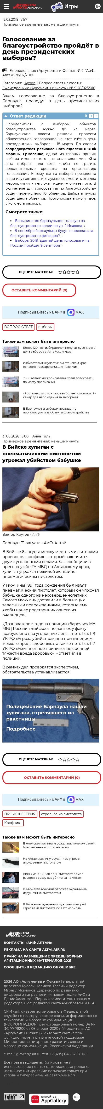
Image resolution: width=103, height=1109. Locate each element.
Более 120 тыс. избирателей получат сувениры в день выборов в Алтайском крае (59, 349)
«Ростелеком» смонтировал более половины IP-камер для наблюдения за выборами (59, 395)
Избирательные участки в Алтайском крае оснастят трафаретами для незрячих (54, 364)
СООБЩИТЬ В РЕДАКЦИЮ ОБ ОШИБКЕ (39, 967)
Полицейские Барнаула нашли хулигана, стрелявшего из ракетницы (46, 713)
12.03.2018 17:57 (14, 19)
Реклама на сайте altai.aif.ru (34, 949)
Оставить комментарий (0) (39, 290)
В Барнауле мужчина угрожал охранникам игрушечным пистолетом (55, 891)
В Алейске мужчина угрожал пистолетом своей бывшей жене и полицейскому (59, 845)
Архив (29, 83)
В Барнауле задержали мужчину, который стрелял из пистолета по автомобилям (54, 906)
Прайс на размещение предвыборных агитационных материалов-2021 (43, 958)
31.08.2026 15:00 (15, 436)
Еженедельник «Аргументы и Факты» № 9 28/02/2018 (48, 88)
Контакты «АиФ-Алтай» (28, 943)
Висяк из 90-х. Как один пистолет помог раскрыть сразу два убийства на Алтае (53, 875)
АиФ (36, 534)
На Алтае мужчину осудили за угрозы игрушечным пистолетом (51, 860)
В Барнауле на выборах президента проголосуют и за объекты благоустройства (56, 410)
